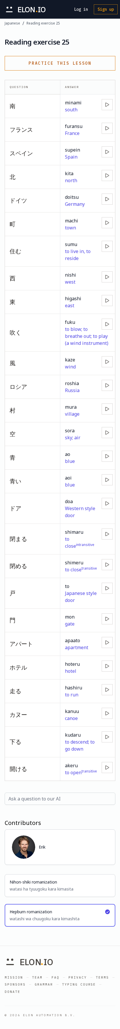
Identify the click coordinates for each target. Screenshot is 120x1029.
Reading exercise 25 (43, 23)
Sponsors (15, 984)
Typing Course (79, 984)
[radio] (60, 885)
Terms (102, 977)
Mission (14, 977)
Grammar (44, 984)
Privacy (77, 977)
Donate (12, 992)
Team (37, 977)
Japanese (12, 23)
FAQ (55, 977)
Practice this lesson (60, 63)
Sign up (106, 9)
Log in (81, 9)
